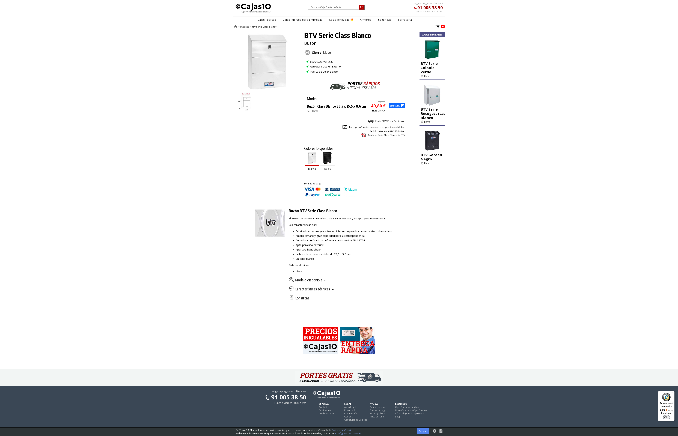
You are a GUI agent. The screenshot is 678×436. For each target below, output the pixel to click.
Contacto (323, 407)
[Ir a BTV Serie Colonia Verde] (432, 59)
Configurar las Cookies (355, 419)
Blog (397, 416)
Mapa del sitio (377, 416)
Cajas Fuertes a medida (407, 407)
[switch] (666, 417)
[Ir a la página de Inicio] (253, 12)
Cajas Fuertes (267, 19)
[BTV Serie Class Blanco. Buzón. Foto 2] (245, 110)
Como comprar (377, 407)
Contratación (351, 413)
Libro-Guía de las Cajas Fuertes (411, 410)
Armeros (365, 19)
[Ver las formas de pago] (330, 196)
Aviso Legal (350, 407)
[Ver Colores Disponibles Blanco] (312, 165)
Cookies (348, 416)
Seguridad (385, 19)
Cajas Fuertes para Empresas (302, 19)
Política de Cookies (342, 430)
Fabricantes (325, 410)
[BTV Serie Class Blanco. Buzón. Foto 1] (268, 90)
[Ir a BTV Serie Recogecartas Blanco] (432, 105)
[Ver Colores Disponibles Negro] (327, 165)
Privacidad (349, 410)
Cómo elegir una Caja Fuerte (409, 413)
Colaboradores (326, 413)
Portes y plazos (377, 413)
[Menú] (672, 393)
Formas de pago (378, 410)
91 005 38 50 (430, 7)
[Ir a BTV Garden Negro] (432, 150)
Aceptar (423, 431)
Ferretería (405, 19)
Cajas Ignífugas (339, 19)
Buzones (244, 26)
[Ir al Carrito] (437, 28)
